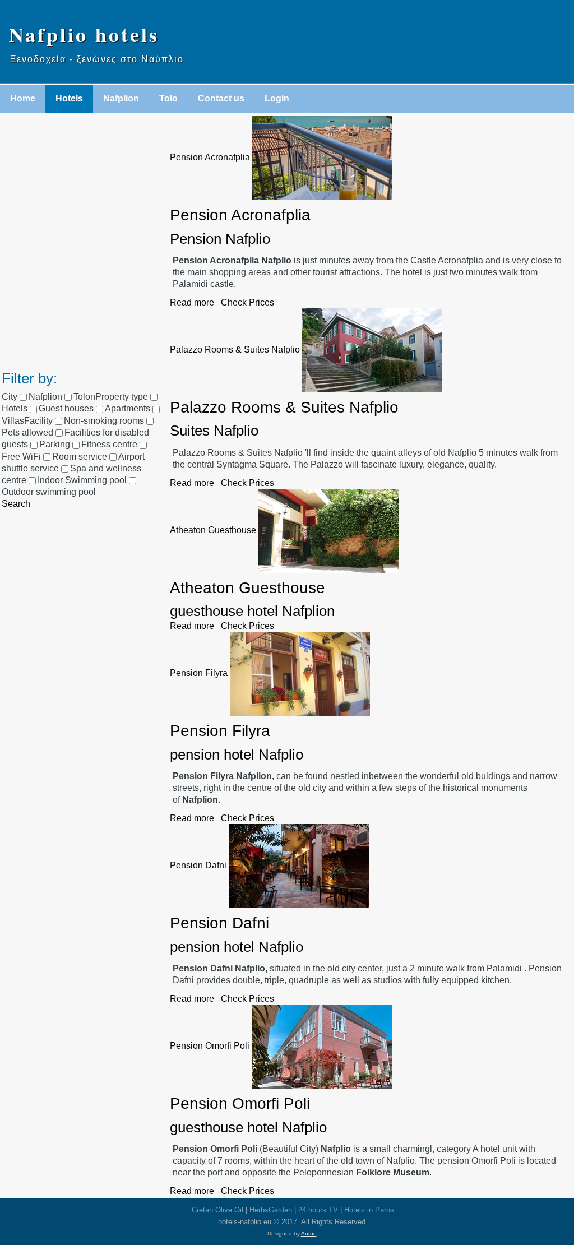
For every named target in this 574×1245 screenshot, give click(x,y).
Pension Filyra (199, 673)
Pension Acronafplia (210, 157)
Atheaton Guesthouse (213, 530)
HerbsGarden (270, 1210)
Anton (309, 1233)
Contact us (221, 98)
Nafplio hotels (84, 34)
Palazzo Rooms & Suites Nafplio (235, 349)
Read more (192, 302)
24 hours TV (318, 1210)
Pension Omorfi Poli (209, 1045)
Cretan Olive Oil (217, 1210)
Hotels (69, 98)
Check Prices (247, 302)
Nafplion (121, 98)
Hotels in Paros (369, 1210)
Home (22, 98)
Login (277, 98)
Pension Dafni (198, 865)
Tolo (168, 98)
